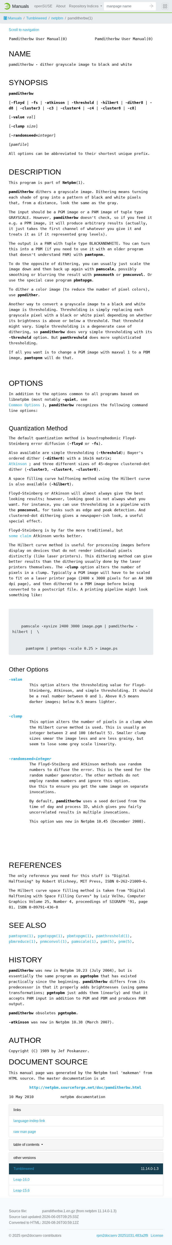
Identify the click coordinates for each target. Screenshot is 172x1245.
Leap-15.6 (21, 1190)
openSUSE (43, 6)
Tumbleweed (36, 18)
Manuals (14, 18)
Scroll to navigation (24, 30)
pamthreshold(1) (113, 936)
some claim (20, 536)
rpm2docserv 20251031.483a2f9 (122, 1235)
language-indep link (29, 1121)
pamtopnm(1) (21, 936)
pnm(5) (125, 941)
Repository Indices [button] (84, 6)
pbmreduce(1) (22, 941)
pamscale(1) (83, 941)
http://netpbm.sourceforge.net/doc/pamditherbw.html (85, 1087)
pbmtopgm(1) (79, 936)
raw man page (24, 1132)
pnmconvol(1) (53, 941)
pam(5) (107, 941)
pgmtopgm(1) (50, 936)
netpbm (57, 18)
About (60, 6)
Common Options (24, 405)
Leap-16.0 (21, 1179)
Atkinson (18, 464)
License (157, 1235)
